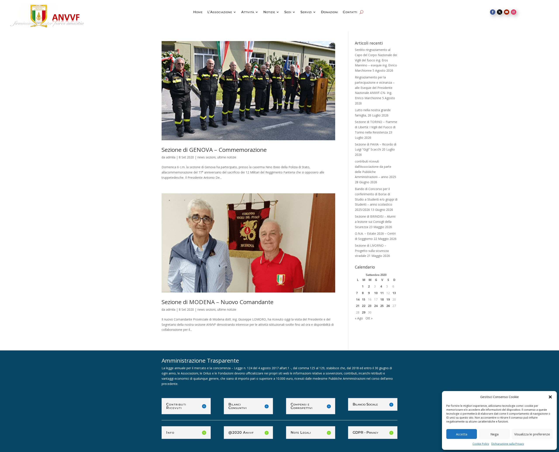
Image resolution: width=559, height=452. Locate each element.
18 (382, 299)
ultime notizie (226, 157)
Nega (494, 434)
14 (357, 299)
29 (363, 312)
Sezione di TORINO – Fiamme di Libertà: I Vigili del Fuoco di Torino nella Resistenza (376, 127)
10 (376, 293)
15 (363, 299)
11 (382, 293)
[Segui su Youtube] (506, 12)
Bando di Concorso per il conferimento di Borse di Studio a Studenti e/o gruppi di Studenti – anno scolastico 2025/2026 (376, 199)
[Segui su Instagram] (513, 12)
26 (388, 306)
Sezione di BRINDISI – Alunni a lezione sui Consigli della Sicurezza (375, 221)
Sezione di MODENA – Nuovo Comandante (217, 302)
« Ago (359, 318)
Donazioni (329, 12)
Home (198, 12)
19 (388, 299)
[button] (550, 397)
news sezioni (206, 157)
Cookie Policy (481, 444)
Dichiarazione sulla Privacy (507, 444)
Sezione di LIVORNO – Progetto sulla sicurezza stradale (372, 250)
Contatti (350, 12)
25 (382, 306)
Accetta (461, 434)
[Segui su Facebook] (492, 12)
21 (357, 306)
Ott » (369, 318)
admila (170, 157)
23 (369, 306)
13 (394, 293)
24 (376, 306)
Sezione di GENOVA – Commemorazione (214, 150)
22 (363, 306)
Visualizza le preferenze (532, 434)
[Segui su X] (499, 12)
